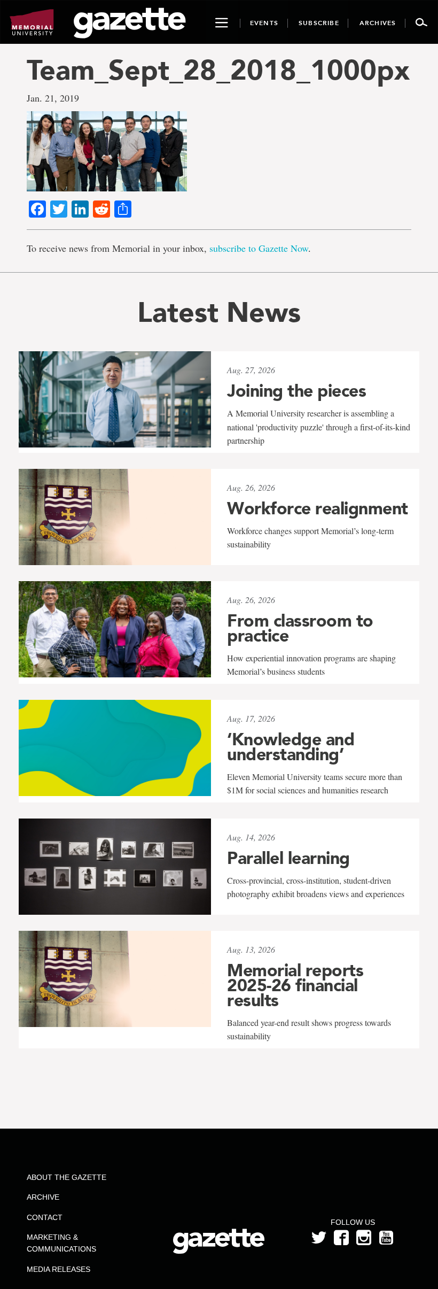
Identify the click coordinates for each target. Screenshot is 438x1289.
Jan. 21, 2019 (53, 97)
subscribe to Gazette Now (258, 248)
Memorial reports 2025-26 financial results (295, 985)
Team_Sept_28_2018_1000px (218, 70)
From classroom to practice (300, 628)
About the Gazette (66, 1177)
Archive (43, 1197)
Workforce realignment (317, 508)
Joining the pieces (296, 390)
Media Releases (58, 1269)
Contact (44, 1217)
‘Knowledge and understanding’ (290, 747)
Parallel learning (288, 858)
